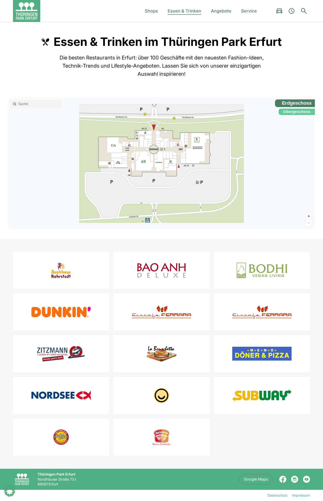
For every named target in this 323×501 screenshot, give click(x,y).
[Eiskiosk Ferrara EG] (161, 312)
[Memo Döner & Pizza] (262, 354)
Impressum (301, 495)
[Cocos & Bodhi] (262, 270)
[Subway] (262, 395)
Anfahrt (279, 11)
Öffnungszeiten (291, 11)
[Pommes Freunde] (161, 395)
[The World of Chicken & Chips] (61, 437)
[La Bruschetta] (161, 353)
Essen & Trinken (184, 11)
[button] (9, 491)
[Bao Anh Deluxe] (161, 270)
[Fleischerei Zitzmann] (61, 353)
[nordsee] (61, 395)
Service (249, 11)
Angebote (221, 11)
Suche (304, 11)
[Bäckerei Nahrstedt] (61, 270)
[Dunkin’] (61, 312)
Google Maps (256, 479)
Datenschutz (277, 495)
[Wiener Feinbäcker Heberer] (161, 437)
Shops (151, 11)
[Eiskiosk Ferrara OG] (262, 312)
